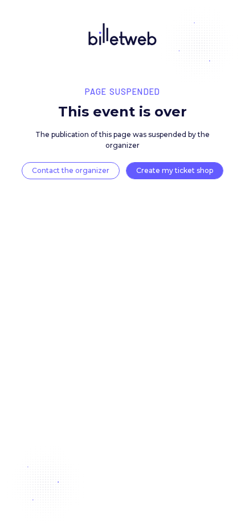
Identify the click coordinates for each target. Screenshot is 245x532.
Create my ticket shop (174, 170)
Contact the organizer (70, 170)
